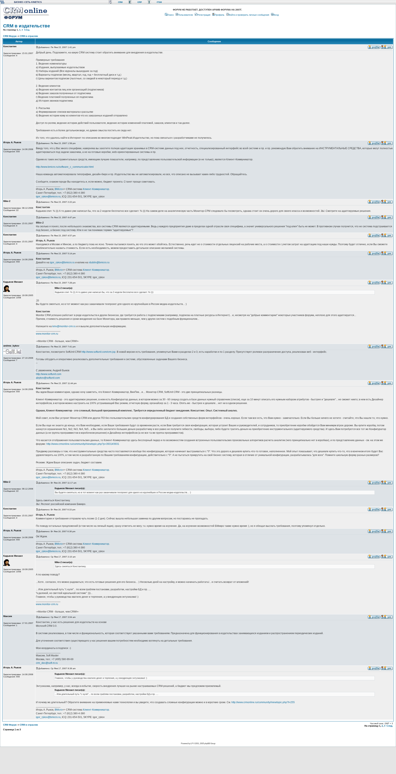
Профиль (219, 15)
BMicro (58, 189)
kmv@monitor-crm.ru (64, 326)
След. (27, 30)
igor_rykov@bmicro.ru (48, 196)
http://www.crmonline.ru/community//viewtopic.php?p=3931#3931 (82, 444)
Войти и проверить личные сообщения (249, 15)
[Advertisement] (198, 760)
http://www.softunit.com (48, 374)
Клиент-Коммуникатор (96, 189)
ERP (140, 2)
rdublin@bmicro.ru (99, 262)
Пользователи (185, 15)
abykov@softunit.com (48, 377)
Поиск (170, 15)
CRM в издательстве (26, 25)
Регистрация (203, 15)
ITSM (159, 2)
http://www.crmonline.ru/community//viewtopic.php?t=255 (263, 702)
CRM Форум (9, 36)
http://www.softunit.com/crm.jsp (98, 351)
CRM (120, 2)
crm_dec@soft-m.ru (47, 663)
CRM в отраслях (29, 36)
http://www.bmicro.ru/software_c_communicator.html (65, 166)
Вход (276, 15)
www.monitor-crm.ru (47, 333)
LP (192, 743)
